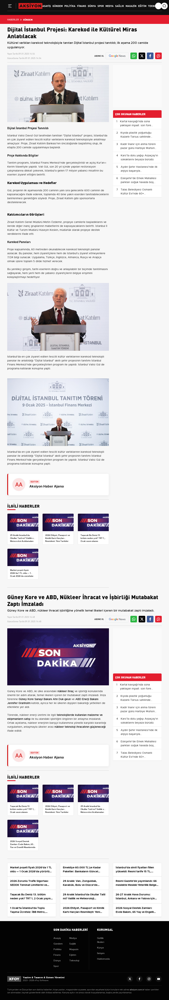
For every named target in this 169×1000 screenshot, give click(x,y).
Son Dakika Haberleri (70, 929)
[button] (10, 6)
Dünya (92, 6)
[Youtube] (158, 979)
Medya (109, 6)
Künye (100, 947)
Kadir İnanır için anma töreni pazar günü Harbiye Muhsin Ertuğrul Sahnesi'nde (138, 148)
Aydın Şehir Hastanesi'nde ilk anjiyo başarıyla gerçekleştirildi (139, 170)
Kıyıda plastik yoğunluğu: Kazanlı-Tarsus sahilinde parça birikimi (136, 136)
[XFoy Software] (14, 978)
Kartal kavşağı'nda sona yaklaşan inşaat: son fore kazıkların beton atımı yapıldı (138, 125)
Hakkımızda (103, 958)
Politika (69, 6)
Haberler (13, 19)
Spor (101, 6)
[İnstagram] (149, 979)
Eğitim (142, 6)
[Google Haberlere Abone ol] (117, 56)
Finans (81, 6)
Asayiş (46, 6)
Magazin (131, 6)
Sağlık (119, 6)
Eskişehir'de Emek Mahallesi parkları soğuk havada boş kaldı (138, 182)
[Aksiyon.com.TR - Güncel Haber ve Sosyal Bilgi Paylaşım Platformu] (30, 5)
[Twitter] (130, 979)
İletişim (101, 953)
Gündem (57, 6)
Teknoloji (154, 6)
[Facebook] (139, 979)
